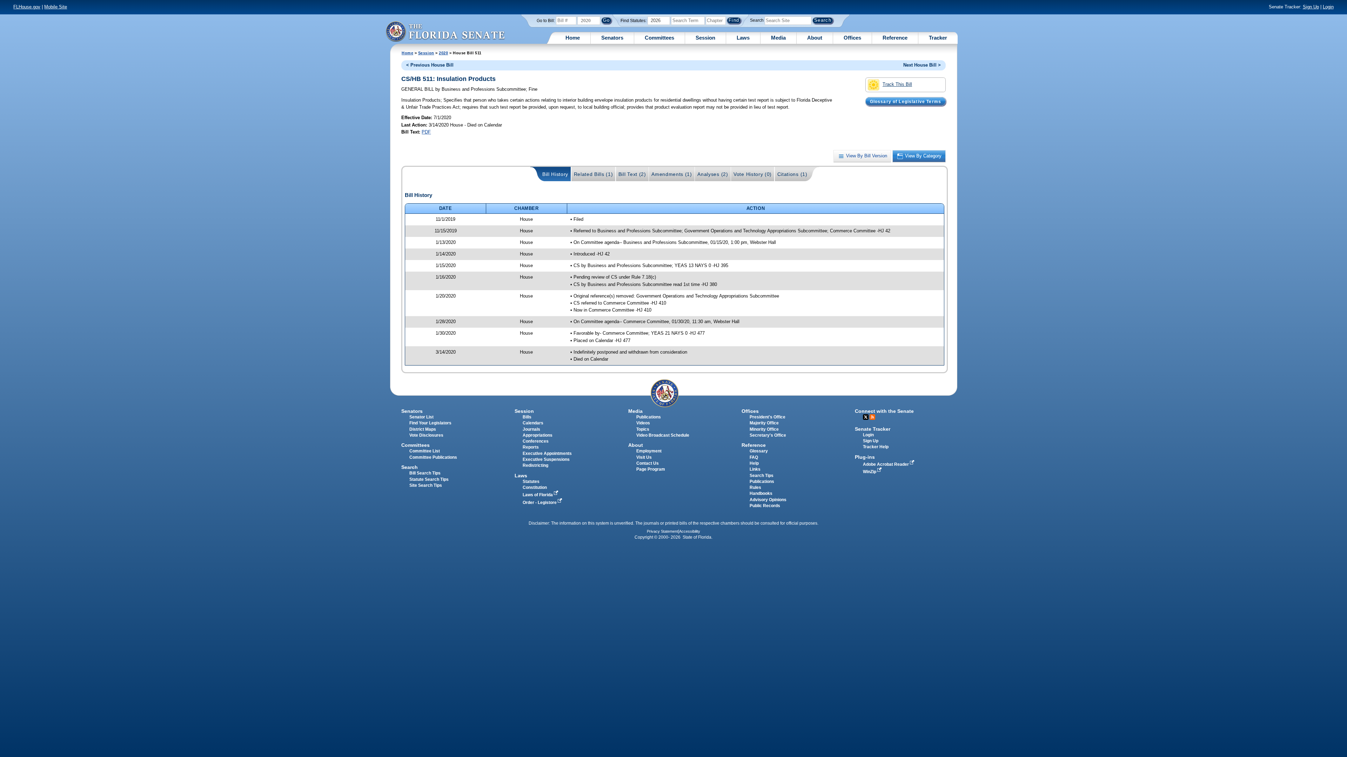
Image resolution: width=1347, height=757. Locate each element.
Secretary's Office (768, 435)
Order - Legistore (540, 502)
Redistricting (535, 465)
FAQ (754, 457)
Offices (852, 38)
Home (572, 38)
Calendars (533, 423)
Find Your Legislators (430, 423)
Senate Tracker (872, 429)
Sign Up (1311, 6)
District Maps (422, 429)
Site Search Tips (425, 485)
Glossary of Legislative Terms (905, 101)
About (814, 38)
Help (754, 463)
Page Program (650, 469)
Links (755, 469)
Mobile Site (55, 6)
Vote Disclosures (426, 435)
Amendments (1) (671, 174)
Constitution (535, 487)
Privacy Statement (662, 531)
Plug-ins (865, 457)
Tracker (938, 38)
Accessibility (689, 531)
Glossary (759, 451)
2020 (443, 53)
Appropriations (537, 435)
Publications (648, 417)
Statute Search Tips (429, 479)
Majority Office (764, 423)
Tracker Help (876, 447)
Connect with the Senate (884, 411)
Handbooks (761, 493)
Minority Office (764, 429)
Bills (527, 417)
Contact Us (647, 463)
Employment (649, 451)
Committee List (424, 451)
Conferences (536, 441)
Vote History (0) (752, 174)
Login (1328, 6)
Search (757, 20)
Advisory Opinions (768, 500)
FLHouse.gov (26, 6)
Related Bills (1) (593, 174)
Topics (642, 429)
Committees (659, 38)
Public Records (765, 506)
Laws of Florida (538, 495)
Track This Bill (897, 84)
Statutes (531, 481)
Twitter (866, 417)
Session (705, 38)
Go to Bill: (546, 21)
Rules (755, 487)
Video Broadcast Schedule (662, 435)
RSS (872, 417)
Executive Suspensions (546, 459)
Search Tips (761, 475)
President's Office (767, 417)
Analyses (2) (712, 174)
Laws (743, 38)
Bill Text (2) (632, 174)
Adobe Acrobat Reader (886, 464)
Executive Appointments (547, 453)
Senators (612, 38)
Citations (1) (792, 174)
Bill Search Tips (425, 473)
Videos (643, 423)
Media (778, 38)
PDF (426, 132)
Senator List (421, 417)
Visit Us (644, 457)
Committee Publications (433, 457)
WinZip (870, 472)
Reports (531, 447)
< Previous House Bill (430, 65)
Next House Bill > (922, 65)
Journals (531, 429)
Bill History (555, 174)
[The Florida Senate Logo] (445, 31)
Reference (895, 38)
